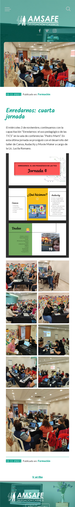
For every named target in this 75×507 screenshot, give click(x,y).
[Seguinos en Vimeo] (54, 21)
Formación (38, 88)
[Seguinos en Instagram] (54, 13)
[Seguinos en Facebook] (54, 30)
